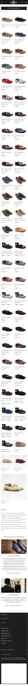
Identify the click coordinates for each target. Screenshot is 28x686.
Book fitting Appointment (14, 605)
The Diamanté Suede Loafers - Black (19, 399)
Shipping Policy (5, 633)
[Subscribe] (26, 654)
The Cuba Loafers (5, 367)
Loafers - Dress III (5, 468)
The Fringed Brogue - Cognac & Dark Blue (19, 120)
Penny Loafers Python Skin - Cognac (19, 153)
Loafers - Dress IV (18, 449)
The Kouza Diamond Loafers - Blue (6, 382)
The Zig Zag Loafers (6, 71)
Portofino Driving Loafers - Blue (5, 235)
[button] (22, 2)
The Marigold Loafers (6, 56)
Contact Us (4, 628)
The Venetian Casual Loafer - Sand (6, 40)
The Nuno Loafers (18, 433)
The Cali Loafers (5, 449)
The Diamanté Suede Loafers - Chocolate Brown (6, 400)
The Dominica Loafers (19, 367)
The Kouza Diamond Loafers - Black (19, 382)
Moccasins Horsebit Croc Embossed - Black (7, 120)
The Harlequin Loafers (19, 71)
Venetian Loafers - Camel (7, 25)
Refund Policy (5, 631)
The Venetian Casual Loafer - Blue (19, 40)
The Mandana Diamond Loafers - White (20, 87)
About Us (4, 638)
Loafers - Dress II (18, 468)
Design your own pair (14, 573)
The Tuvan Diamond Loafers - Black (6, 334)
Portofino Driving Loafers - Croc (18, 186)
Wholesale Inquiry (6, 641)
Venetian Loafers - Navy (20, 25)
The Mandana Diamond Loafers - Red (6, 87)
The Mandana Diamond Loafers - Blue (20, 351)
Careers (3, 643)
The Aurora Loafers (19, 56)
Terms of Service (6, 636)
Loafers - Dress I (5, 501)
